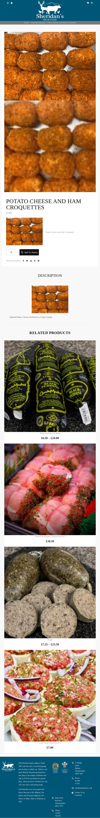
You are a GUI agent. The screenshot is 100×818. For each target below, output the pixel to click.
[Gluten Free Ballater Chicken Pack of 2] (50, 489)
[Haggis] (50, 592)
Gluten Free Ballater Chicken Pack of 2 (50, 536)
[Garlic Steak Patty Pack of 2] (50, 695)
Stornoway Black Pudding (50, 433)
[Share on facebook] (23, 261)
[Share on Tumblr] (35, 261)
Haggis (50, 640)
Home (26, 23)
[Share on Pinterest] (38, 261)
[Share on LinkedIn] (31, 261)
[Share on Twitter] (27, 261)
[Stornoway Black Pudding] (50, 386)
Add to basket (31, 252)
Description (50, 275)
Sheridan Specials (38, 23)
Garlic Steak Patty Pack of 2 (50, 743)
